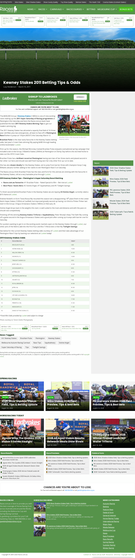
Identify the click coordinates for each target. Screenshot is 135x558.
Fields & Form (108, 512)
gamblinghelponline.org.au (85, 490)
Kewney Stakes (54, 338)
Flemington (40, 338)
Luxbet (17, 145)
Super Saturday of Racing (12, 347)
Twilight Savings (38, 347)
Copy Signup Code (80, 101)
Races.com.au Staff (98, 555)
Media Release (108, 527)
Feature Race (108, 509)
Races (41, 9)
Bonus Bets (126, 9)
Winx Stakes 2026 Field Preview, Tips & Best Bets (65, 461)
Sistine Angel (64, 343)
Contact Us (87, 555)
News (30, 9)
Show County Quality (51, 2)
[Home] (8, 9)
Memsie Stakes (81, 2)
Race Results (108, 539)
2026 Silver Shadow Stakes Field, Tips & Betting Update (68, 458)
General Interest (109, 515)
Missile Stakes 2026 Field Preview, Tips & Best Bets (66, 469)
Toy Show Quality (67, 2)
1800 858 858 (69, 490)
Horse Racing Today (111, 518)
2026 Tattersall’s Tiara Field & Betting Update (64, 472)
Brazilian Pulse (26, 338)
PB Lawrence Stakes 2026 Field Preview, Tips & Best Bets (120, 192)
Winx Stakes (19, 2)
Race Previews (108, 536)
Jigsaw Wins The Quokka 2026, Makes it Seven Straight (23, 463)
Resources (109, 555)
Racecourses (74, 9)
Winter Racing (108, 548)
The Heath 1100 (94, 2)
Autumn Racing (109, 503)
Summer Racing (109, 545)
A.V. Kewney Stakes (9, 338)
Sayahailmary (50, 343)
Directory (117, 555)
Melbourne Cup (106, 9)
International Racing (111, 521)
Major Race (107, 524)
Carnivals (56, 9)
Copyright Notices (127, 555)
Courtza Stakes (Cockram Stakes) (114, 2)
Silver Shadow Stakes (33, 2)
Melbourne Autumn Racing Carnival (16, 343)
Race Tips (37, 343)
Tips (27, 347)
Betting (91, 9)
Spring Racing (108, 542)
